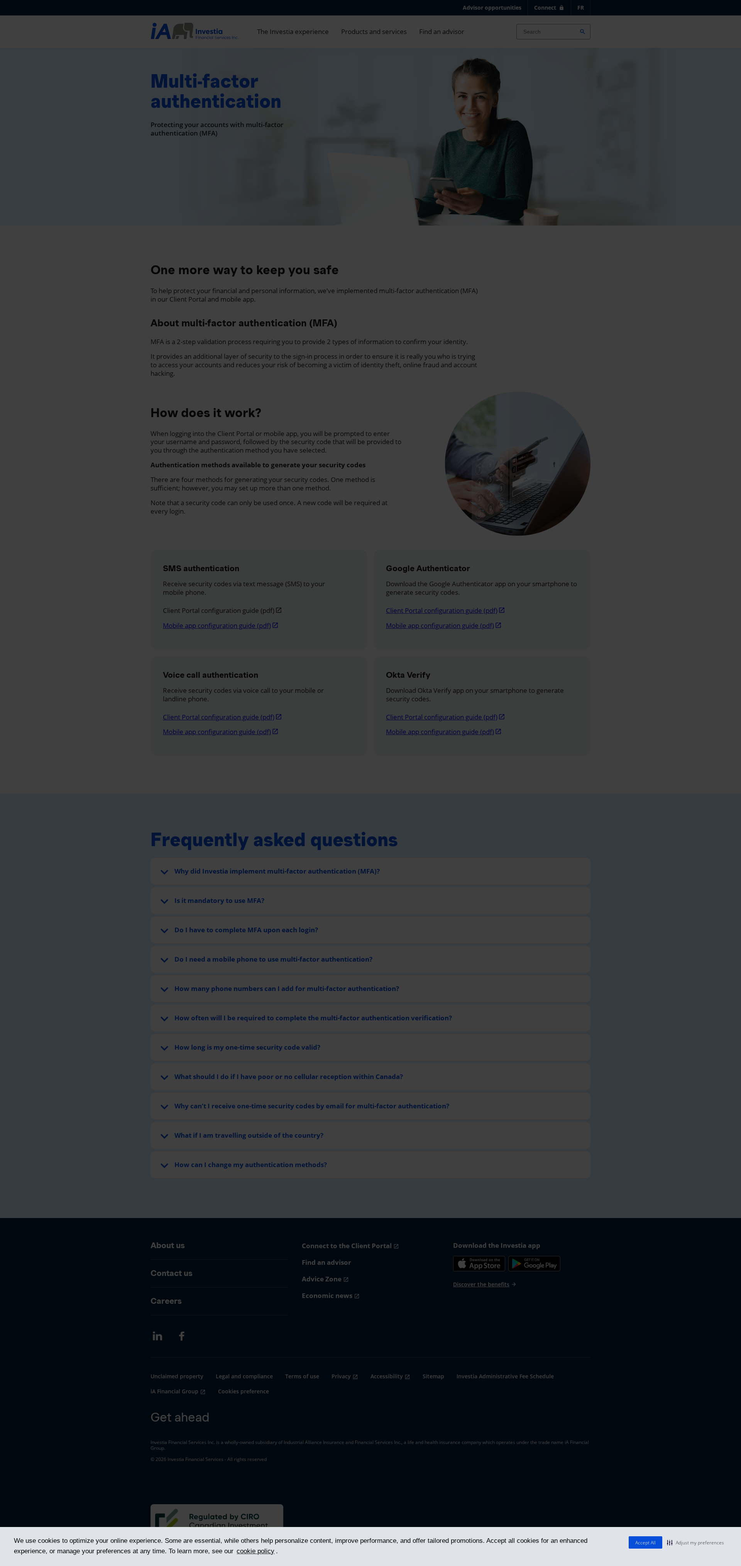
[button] (695, 1542)
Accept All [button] (645, 1542)
